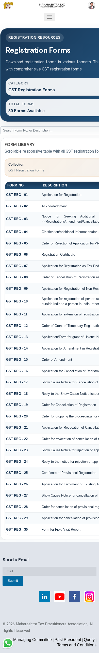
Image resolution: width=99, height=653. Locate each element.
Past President (68, 639)
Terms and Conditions (76, 645)
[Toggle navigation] (49, 17)
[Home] (49, 5)
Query (89, 639)
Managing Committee (32, 639)
